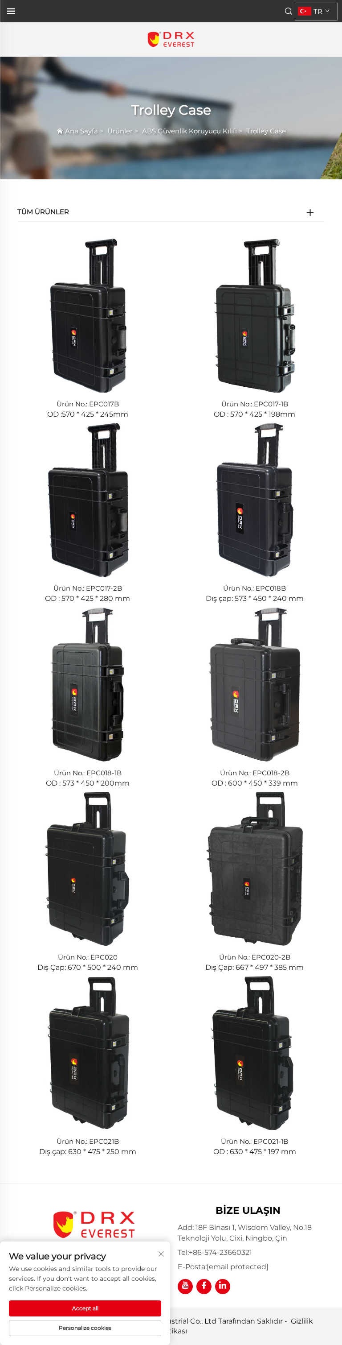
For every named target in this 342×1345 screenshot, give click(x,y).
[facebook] (204, 1286)
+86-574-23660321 (220, 1252)
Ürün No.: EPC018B (254, 588)
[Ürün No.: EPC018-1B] (87, 683)
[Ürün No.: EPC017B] (87, 315)
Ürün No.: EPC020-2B (254, 957)
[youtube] (185, 1286)
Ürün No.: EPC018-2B (254, 773)
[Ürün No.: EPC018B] (254, 499)
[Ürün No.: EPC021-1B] (254, 1052)
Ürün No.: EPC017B (88, 404)
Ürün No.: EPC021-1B (254, 1141)
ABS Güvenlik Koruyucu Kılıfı (189, 131)
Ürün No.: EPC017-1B (254, 404)
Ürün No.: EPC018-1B (88, 773)
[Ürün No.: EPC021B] (87, 1052)
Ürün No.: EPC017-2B (87, 588)
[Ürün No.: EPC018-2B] (254, 683)
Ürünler (120, 131)
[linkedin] (222, 1286)
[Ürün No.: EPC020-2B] (254, 868)
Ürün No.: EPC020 (88, 957)
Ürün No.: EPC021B (88, 1141)
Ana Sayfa (81, 131)
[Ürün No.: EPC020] (87, 868)
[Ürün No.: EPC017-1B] (254, 315)
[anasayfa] (170, 39)
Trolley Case (266, 131)
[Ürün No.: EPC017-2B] (87, 499)
